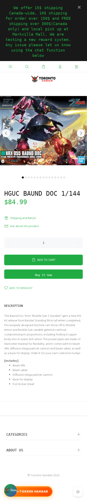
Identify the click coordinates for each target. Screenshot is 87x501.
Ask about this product (24, 226)
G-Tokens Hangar (31, 491)
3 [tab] (29, 177)
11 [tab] (52, 177)
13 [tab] (58, 177)
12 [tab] (55, 177)
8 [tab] (43, 177)
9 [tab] (46, 177)
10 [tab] (49, 177)
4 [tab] (32, 177)
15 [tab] (64, 177)
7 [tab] (40, 177)
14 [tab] (61, 177)
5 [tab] (35, 177)
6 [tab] (38, 177)
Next (81, 133)
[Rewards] (10, 490)
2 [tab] (26, 177)
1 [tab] (23, 177)
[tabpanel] (43, 130)
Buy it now (43, 275)
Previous (6, 133)
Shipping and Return (23, 218)
